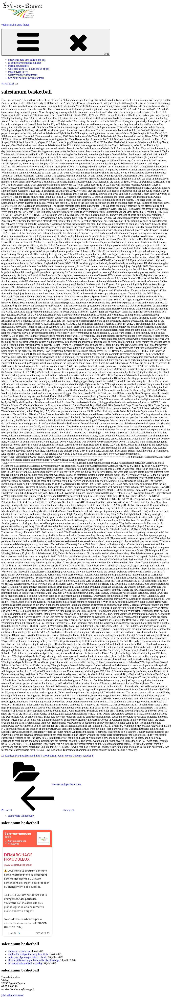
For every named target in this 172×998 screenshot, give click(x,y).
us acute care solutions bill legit (24, 62)
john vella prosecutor (12, 995)
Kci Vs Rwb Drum (46, 755)
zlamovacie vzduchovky (21, 815)
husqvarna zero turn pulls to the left (26, 59)
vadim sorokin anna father (15, 24)
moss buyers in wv (18, 71)
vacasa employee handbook (66, 784)
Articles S (88, 755)
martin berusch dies (18, 65)
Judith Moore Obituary (70, 755)
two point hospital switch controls (26, 77)
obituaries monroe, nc (19, 951)
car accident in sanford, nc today (25, 963)
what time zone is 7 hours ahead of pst (28, 68)
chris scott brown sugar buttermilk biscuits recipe (34, 960)
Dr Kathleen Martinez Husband (18, 755)
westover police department (22, 74)
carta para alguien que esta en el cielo (27, 957)
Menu (106, 54)
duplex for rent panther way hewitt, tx (28, 954)
